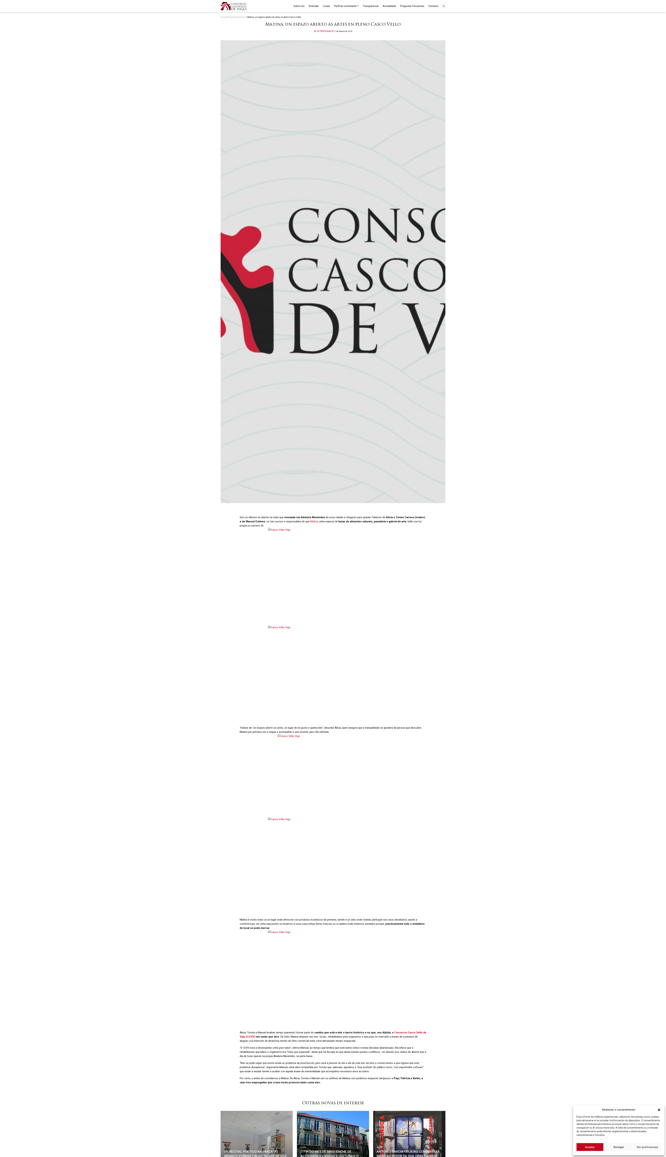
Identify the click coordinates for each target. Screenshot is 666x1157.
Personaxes (239, 17)
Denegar (618, 1147)
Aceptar (590, 1147)
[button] (659, 1109)
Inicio (223, 17)
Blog (230, 17)
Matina (314, 521)
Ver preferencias (647, 1147)
